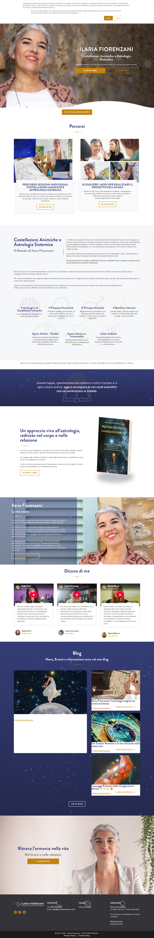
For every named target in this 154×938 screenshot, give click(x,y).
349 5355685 (56, 907)
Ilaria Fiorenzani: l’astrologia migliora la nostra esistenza (113, 702)
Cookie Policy (84, 936)
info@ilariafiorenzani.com (63, 909)
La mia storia (25, 556)
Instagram (20, 912)
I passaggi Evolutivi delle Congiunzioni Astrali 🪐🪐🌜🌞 (112, 787)
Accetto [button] (108, 18)
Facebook (16, 912)
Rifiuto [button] (118, 18)
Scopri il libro (30, 473)
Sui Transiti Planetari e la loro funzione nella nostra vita (115, 744)
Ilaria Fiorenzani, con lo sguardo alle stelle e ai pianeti (43, 715)
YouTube (25, 912)
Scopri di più (122, 70)
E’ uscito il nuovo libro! (77, 112)
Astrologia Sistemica (24, 720)
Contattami (90, 70)
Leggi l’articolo (71, 746)
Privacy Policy (70, 936)
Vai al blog (77, 804)
